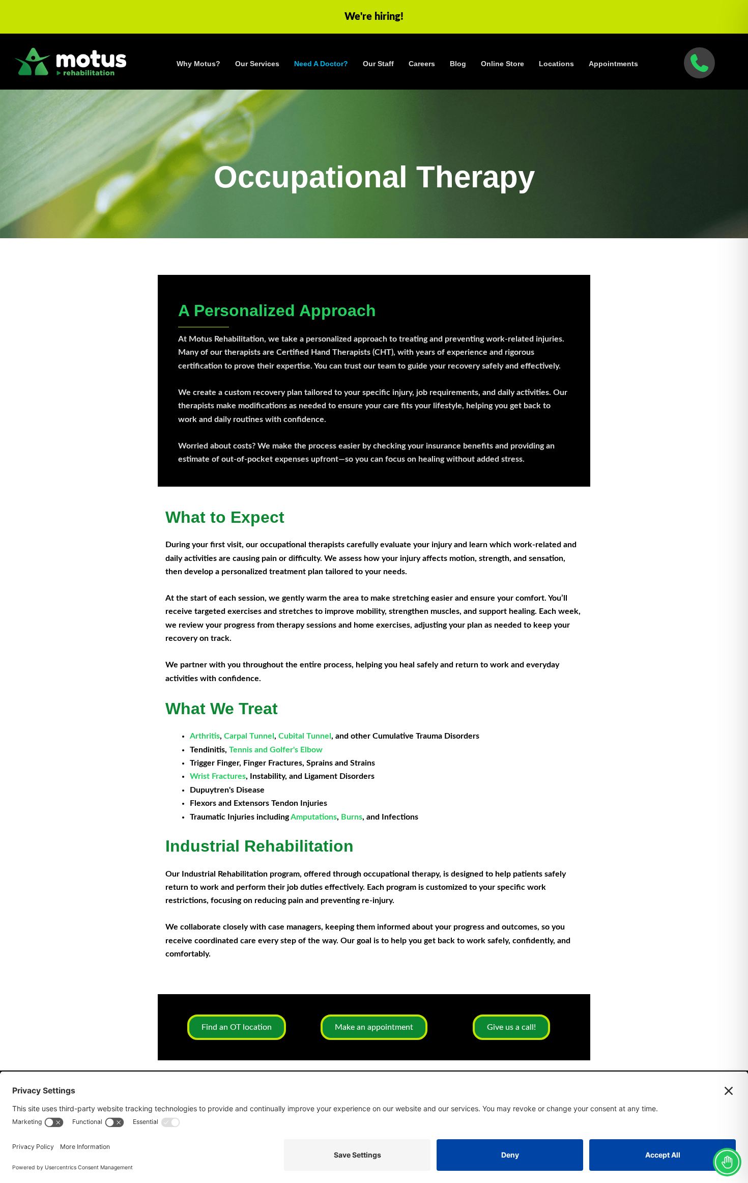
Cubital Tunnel (304, 736)
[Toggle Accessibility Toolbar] (727, 1162)
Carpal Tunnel (249, 736)
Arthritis (205, 736)
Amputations (313, 817)
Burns (351, 817)
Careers (422, 64)
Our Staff (378, 64)
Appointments (613, 64)
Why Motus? (198, 64)
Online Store (502, 64)
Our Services (257, 64)
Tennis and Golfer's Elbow (276, 750)
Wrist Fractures (218, 776)
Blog (458, 64)
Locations (556, 64)
